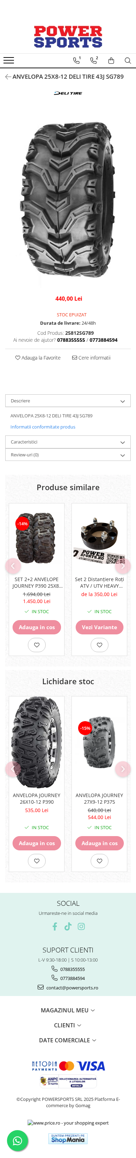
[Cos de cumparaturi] (111, 61)
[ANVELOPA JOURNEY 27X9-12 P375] (99, 742)
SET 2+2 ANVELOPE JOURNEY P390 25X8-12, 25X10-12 (37, 582)
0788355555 (72, 969)
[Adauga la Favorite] (37, 645)
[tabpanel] (68, 200)
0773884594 (72, 978)
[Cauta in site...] (128, 61)
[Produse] (9, 62)
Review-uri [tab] (25, 454)
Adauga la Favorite (40, 357)
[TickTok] (68, 926)
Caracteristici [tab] (24, 442)
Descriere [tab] (20, 400)
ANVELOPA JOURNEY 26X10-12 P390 (36, 798)
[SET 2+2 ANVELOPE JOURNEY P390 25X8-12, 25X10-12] (36, 538)
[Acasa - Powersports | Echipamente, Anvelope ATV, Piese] (68, 36)
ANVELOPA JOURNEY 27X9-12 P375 (99, 798)
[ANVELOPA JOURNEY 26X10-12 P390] (36, 742)
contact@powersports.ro (71, 988)
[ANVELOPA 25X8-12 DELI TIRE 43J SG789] (68, 200)
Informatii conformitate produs (42, 427)
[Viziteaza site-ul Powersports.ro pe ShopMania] (68, 1138)
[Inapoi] (5, 77)
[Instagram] (81, 926)
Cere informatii (94, 357)
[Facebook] (55, 926)
